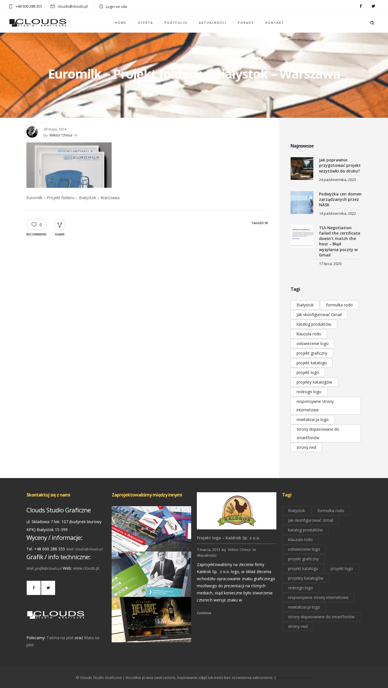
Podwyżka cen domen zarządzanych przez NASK (340, 199)
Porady (246, 22)
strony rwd (306, 447)
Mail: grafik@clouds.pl (44, 568)
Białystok (305, 305)
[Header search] (372, 23)
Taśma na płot (60, 637)
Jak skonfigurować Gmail (319, 314)
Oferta (145, 22)
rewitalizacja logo (313, 419)
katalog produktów (314, 324)
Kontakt (274, 22)
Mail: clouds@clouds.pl (84, 549)
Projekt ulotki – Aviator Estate (151, 543)
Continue (204, 613)
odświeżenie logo (313, 343)
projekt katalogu (312, 362)
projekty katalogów (314, 382)
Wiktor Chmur (61, 135)
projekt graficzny (312, 353)
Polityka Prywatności (294, 677)
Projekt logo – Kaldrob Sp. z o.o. (228, 537)
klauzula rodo (309, 333)
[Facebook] (360, 6)
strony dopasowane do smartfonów (318, 433)
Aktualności (212, 22)
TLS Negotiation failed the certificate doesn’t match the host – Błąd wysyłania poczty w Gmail (339, 241)
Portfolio (175, 22)
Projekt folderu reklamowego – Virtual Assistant (151, 589)
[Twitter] (373, 6)
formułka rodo (339, 305)
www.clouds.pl (86, 568)
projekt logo (308, 372)
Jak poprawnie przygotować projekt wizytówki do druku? (340, 165)
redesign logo (309, 391)
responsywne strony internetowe (315, 406)
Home (120, 22)
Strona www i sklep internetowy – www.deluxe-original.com (151, 634)
